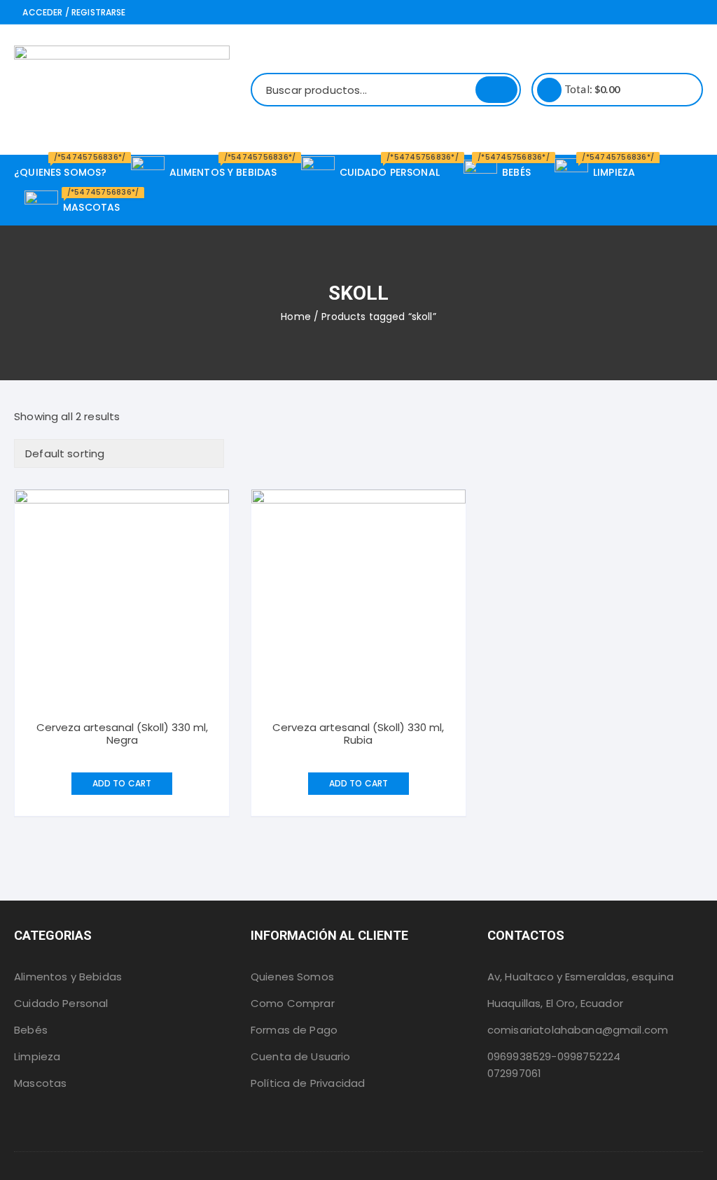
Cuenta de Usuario (301, 1056)
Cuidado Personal (61, 1003)
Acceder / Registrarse (72, 12)
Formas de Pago (294, 1029)
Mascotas (40, 1083)
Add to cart (122, 783)
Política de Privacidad (308, 1083)
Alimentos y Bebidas (68, 976)
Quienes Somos (292, 976)
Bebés (31, 1029)
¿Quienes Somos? (65, 167)
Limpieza (37, 1056)
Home (296, 317)
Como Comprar (293, 1003)
